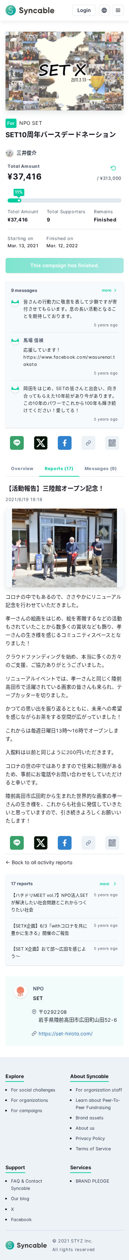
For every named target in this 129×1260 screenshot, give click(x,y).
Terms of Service (93, 1148)
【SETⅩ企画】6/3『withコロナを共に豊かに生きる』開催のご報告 (49, 929)
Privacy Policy (90, 1138)
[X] (41, 443)
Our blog (20, 1198)
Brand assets (90, 1117)
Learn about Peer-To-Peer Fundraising (98, 1104)
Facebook (21, 1219)
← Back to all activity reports (39, 862)
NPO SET (30, 123)
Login (84, 10)
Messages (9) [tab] (101, 468)
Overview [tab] (22, 468)
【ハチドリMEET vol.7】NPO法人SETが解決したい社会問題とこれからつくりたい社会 (49, 902)
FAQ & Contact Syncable (26, 1184)
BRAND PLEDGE (92, 1181)
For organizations (29, 1100)
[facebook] (65, 443)
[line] (17, 443)
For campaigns (26, 1110)
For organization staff (99, 1090)
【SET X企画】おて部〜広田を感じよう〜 (48, 952)
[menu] (117, 10)
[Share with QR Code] (112, 443)
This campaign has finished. (64, 265)
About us (85, 1128)
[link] (88, 443)
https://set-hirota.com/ (66, 1033)
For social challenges (33, 1090)
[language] (104, 10)
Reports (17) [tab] (59, 468)
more (106, 290)
